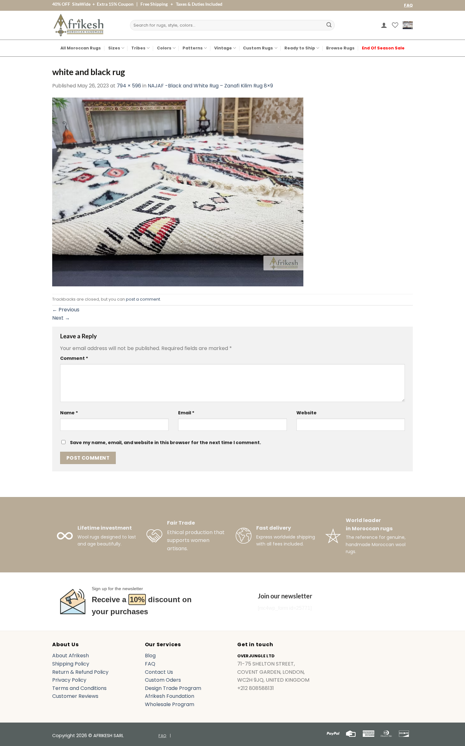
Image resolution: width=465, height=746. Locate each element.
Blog (150, 655)
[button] (384, 25)
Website (306, 413)
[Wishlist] (395, 25)
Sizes (114, 48)
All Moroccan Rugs (80, 48)
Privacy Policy (69, 680)
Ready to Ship (299, 48)
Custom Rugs (258, 48)
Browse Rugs (340, 48)
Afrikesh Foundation (169, 696)
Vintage (223, 48)
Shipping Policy (70, 663)
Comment (74, 358)
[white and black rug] (177, 191)
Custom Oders (163, 680)
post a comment (143, 299)
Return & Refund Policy (80, 672)
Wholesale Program (169, 704)
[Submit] (329, 25)
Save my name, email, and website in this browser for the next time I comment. (165, 442)
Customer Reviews (75, 696)
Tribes (138, 48)
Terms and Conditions (79, 688)
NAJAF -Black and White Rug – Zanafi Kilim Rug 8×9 (210, 85)
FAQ (408, 5)
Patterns (193, 48)
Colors (164, 48)
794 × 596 (129, 85)
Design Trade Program (173, 688)
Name (69, 413)
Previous (65, 309)
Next (61, 318)
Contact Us (159, 672)
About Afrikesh (70, 655)
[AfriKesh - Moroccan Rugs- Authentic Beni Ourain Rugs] (78, 25)
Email (186, 413)
